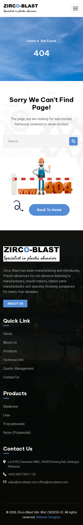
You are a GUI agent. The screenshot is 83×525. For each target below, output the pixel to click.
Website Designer (48, 517)
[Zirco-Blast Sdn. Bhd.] (20, 8)
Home (31, 41)
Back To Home (49, 210)
